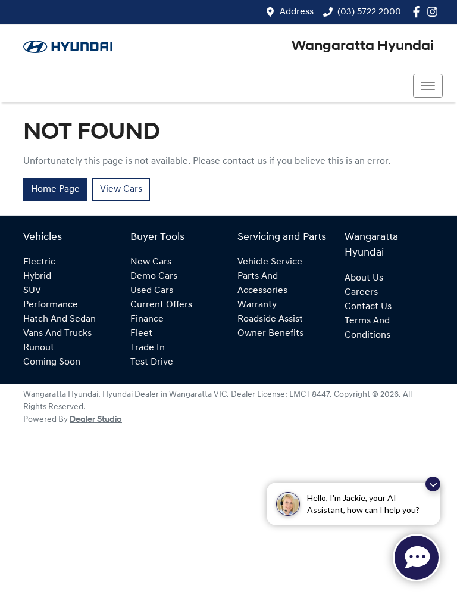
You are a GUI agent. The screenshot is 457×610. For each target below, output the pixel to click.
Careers (361, 292)
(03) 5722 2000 (369, 12)
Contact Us (368, 307)
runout (38, 348)
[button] (428, 86)
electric (39, 262)
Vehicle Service (269, 262)
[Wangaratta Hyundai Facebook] (419, 11)
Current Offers (161, 305)
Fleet (141, 333)
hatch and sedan (59, 319)
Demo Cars (153, 276)
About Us (364, 278)
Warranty (257, 305)
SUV (32, 290)
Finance (147, 319)
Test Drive (151, 362)
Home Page (55, 189)
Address (297, 12)
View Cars (121, 189)
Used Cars (151, 290)
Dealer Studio (96, 419)
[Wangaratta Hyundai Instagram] (435, 11)
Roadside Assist (270, 319)
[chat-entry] (416, 557)
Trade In (147, 348)
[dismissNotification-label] (432, 484)
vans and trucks (57, 333)
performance (50, 305)
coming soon (51, 362)
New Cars (150, 262)
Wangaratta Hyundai (363, 46)
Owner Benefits (270, 333)
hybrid (37, 276)
